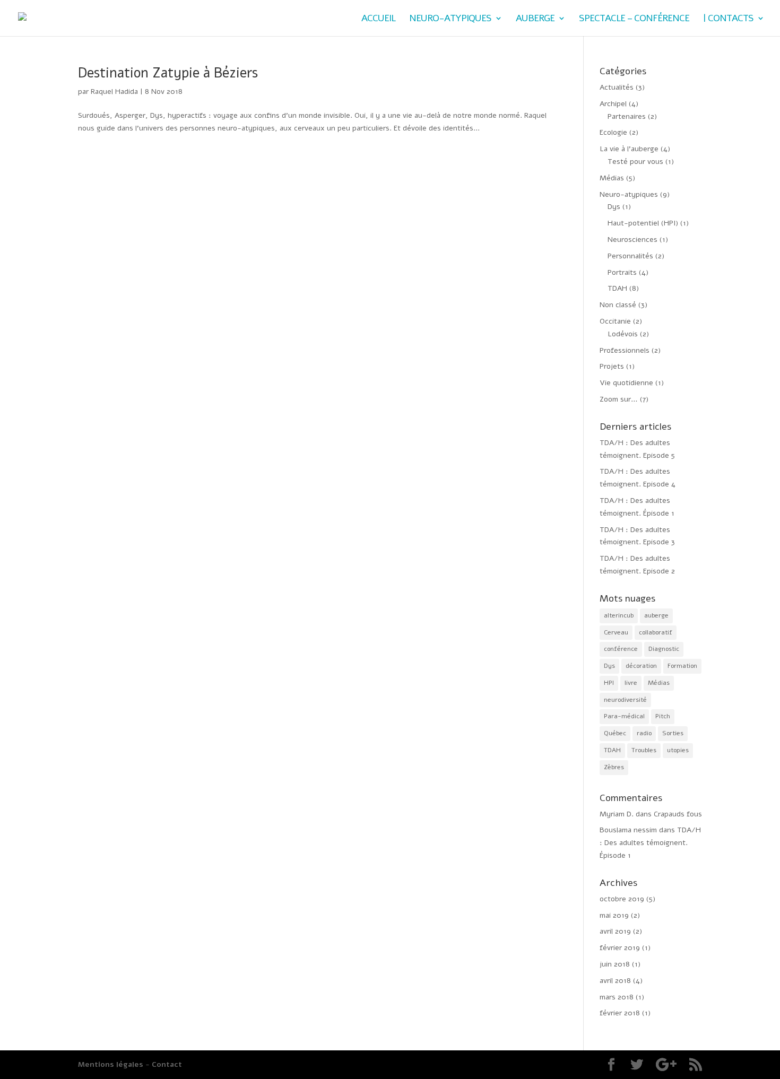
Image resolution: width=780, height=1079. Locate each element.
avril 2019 (615, 931)
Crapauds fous (678, 814)
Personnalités (630, 256)
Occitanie (615, 321)
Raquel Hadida (114, 91)
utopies (678, 750)
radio (644, 733)
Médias (612, 178)
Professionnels (624, 350)
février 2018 (620, 1013)
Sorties (672, 733)
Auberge (535, 19)
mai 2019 (614, 915)
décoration (641, 666)
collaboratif (655, 632)
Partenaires (627, 116)
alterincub (619, 615)
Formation (682, 666)
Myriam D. (617, 814)
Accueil (378, 19)
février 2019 (620, 948)
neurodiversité (625, 699)
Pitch (662, 716)
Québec (615, 733)
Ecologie (613, 132)
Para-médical (624, 716)
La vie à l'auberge (629, 149)
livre (631, 682)
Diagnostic (663, 649)
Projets (612, 366)
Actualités (617, 87)
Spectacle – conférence (634, 19)
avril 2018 (615, 981)
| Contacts (728, 19)
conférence (621, 649)
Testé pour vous (635, 161)
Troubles (643, 750)
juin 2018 (615, 964)
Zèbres (614, 767)
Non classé (618, 305)
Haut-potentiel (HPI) (643, 223)
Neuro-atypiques (450, 19)
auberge (656, 615)
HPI (609, 682)
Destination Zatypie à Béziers (168, 73)
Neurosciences (632, 239)
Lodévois (623, 334)
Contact (167, 1064)
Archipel (613, 104)
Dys (614, 207)
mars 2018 (617, 997)
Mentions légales (110, 1064)
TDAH (617, 288)
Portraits (622, 272)
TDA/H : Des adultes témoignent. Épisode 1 (650, 842)
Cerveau (616, 632)
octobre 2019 (622, 899)
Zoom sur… (619, 399)
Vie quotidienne (626, 383)
